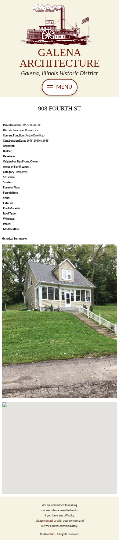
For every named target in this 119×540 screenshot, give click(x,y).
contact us (50, 521)
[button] (60, 87)
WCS (52, 534)
